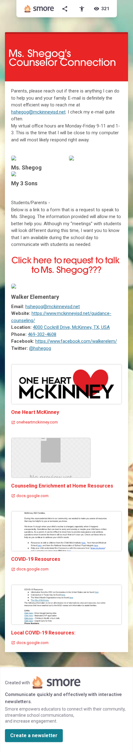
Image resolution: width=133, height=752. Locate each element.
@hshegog (40, 348)
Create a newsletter (34, 735)
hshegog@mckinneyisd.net (38, 112)
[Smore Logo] (39, 9)
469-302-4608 (42, 334)
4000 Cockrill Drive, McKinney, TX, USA (71, 327)
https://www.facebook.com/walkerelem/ (76, 341)
